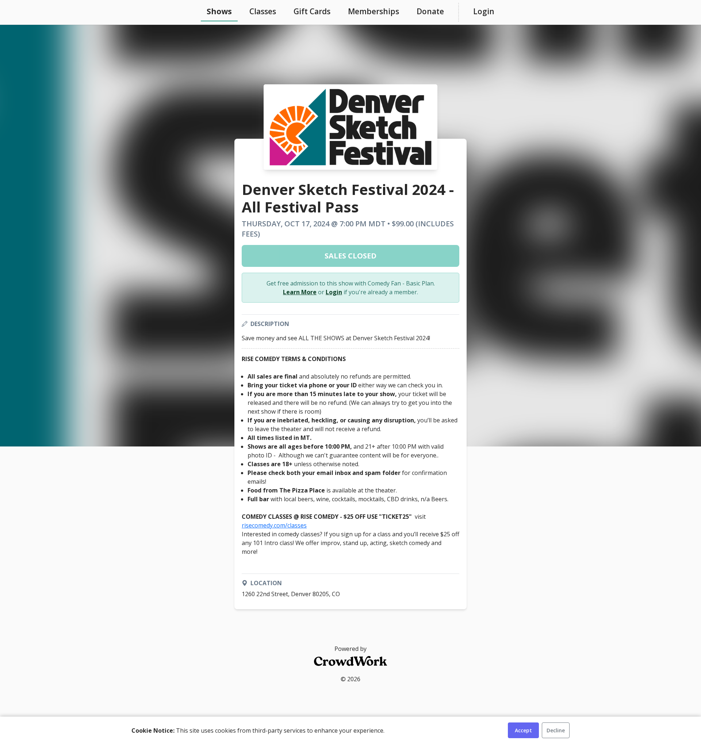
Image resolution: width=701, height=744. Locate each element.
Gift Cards (312, 11)
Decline (556, 730)
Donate (430, 11)
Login (483, 11)
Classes (262, 11)
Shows (219, 11)
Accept (523, 730)
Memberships (373, 11)
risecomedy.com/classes (274, 525)
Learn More (300, 292)
